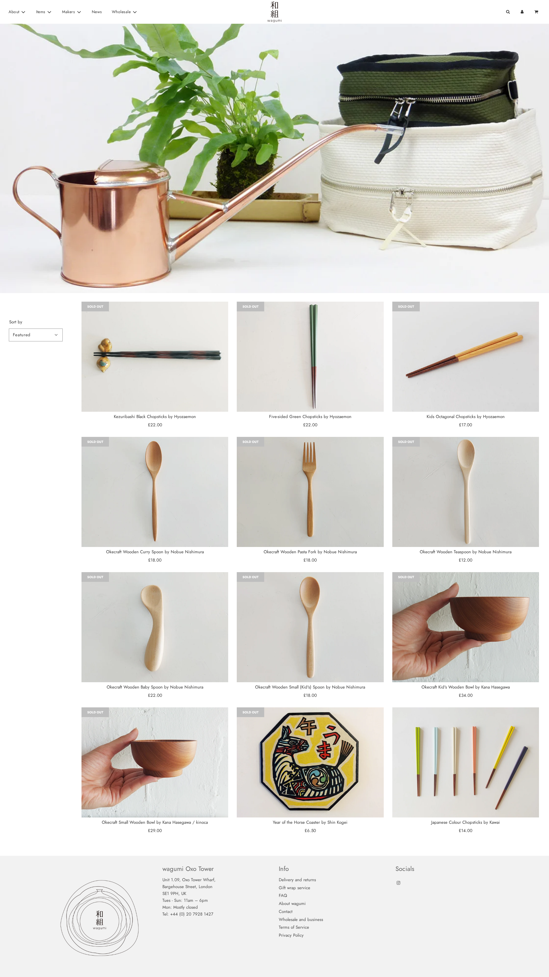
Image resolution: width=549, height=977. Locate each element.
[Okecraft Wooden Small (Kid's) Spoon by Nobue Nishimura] (310, 627)
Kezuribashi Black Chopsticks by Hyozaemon (155, 416)
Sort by (15, 322)
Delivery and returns (297, 880)
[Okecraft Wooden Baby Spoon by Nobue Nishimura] (154, 627)
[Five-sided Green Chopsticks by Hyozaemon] (310, 357)
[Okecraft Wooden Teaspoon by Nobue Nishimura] (465, 492)
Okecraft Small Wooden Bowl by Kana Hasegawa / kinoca (155, 822)
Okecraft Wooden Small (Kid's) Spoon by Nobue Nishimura (310, 687)
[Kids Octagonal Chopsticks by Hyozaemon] (465, 357)
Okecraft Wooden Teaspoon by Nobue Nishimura (466, 552)
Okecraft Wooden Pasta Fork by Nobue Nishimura (310, 552)
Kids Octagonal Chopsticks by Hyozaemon (466, 416)
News (97, 12)
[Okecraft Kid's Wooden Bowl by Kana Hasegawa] (465, 627)
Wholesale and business (301, 919)
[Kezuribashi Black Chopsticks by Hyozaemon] (154, 357)
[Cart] (537, 11)
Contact (286, 911)
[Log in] (522, 11)
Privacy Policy (291, 935)
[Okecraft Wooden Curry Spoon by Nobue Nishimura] (154, 492)
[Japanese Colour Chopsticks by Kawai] (465, 762)
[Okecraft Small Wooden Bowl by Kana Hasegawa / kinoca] (154, 762)
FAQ (283, 895)
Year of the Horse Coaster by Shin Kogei (310, 822)
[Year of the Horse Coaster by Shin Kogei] (310, 762)
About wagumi (292, 903)
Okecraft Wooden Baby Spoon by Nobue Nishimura (155, 687)
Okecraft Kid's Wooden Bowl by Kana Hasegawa (465, 687)
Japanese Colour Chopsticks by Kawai (465, 822)
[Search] (508, 11)
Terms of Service (294, 927)
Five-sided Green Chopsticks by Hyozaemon (310, 416)
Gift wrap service (294, 888)
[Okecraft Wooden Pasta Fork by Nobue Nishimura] (310, 492)
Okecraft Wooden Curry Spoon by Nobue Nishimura (155, 552)
